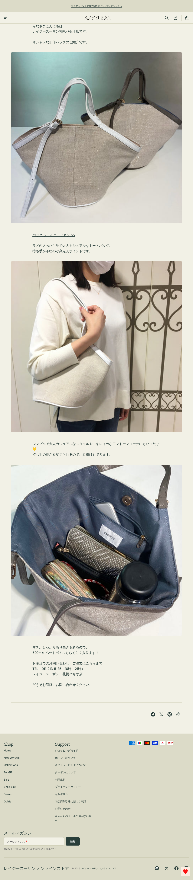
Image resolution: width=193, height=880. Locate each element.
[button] (5, 18)
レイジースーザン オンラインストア (98, 868)
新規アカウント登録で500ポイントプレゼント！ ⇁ (96, 6)
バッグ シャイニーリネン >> (53, 235)
